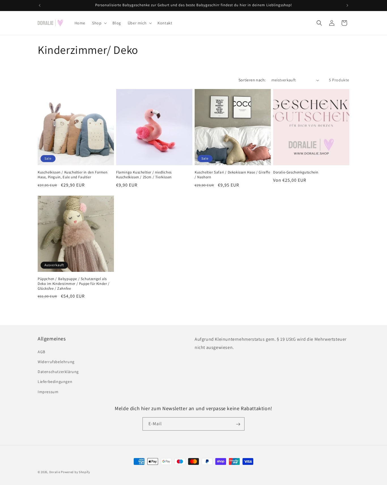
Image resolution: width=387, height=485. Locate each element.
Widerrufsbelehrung (56, 361)
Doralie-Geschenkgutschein (295, 172)
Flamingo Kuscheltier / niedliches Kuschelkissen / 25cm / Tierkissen (144, 174)
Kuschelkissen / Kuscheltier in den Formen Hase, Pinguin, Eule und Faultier (73, 174)
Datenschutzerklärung (58, 371)
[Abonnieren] (238, 424)
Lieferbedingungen (55, 381)
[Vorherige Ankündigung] (39, 5)
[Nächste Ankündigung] (347, 5)
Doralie (54, 472)
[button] (99, 23)
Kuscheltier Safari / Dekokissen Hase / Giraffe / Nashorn (232, 174)
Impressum (48, 391)
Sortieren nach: (252, 79)
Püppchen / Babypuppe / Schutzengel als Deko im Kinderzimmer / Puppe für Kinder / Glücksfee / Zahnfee (74, 284)
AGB (41, 351)
